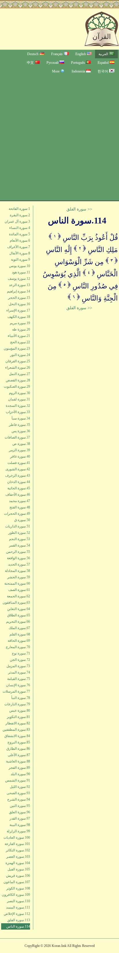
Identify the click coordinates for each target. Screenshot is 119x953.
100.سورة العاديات (16, 837)
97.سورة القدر (20, 818)
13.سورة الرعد (19, 285)
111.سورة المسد (18, 907)
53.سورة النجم (19, 539)
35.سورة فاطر (19, 425)
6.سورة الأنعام (20, 240)
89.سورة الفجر (19, 768)
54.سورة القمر (19, 545)
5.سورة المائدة (19, 234)
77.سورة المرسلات (16, 691)
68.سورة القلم (20, 634)
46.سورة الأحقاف (17, 495)
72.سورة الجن (20, 660)
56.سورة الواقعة (18, 558)
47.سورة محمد (19, 501)
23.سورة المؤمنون (17, 348)
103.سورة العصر (18, 857)
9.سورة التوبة (20, 260)
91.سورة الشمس (17, 780)
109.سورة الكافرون (16, 895)
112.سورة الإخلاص (17, 914)
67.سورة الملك (19, 628)
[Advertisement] (59, 138)
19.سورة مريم (20, 323)
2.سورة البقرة (20, 215)
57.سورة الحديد (19, 564)
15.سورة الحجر (19, 298)
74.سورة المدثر (19, 672)
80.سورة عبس (19, 710)
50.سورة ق (22, 520)
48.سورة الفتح (20, 507)
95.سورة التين (20, 806)
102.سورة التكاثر (18, 850)
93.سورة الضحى (18, 793)
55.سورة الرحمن (18, 552)
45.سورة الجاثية (19, 488)
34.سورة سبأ (21, 418)
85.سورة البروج (19, 742)
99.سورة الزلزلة (18, 831)
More (56, 71)
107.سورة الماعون (16, 882)
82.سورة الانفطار (17, 723)
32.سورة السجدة (18, 406)
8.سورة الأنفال (19, 253)
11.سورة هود (21, 272)
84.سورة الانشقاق (17, 736)
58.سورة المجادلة (17, 571)
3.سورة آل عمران (17, 221)
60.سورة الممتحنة (17, 583)
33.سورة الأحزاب (18, 412)
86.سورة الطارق (18, 749)
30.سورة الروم (19, 393)
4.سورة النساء (19, 228)
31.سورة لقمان (19, 399)
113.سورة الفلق (18, 920)
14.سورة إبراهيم (18, 291)
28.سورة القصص (18, 380)
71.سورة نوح (21, 653)
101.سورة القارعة (17, 844)
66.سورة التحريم (18, 622)
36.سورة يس (21, 431)
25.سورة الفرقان (17, 361)
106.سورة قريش (18, 876)
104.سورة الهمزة (17, 863)
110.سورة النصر (18, 901)
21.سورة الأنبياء (19, 336)
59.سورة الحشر (18, 577)
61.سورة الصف (19, 590)
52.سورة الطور (19, 533)
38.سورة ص (21, 444)
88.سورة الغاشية (18, 761)
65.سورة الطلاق (18, 615)
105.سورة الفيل (19, 869)
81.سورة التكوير (18, 717)
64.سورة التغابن (18, 609)
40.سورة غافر (20, 456)
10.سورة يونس (19, 266)
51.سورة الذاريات (17, 526)
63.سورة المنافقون (16, 602)
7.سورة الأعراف (18, 247)
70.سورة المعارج (18, 647)
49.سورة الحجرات (17, 514)
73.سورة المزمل (18, 666)
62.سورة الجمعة (18, 596)
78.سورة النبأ (20, 698)
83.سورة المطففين (16, 730)
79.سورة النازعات (17, 704)
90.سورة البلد (20, 774)
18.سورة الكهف (19, 317)
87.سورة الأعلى (19, 755)
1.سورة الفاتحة (19, 209)
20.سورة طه (21, 329)
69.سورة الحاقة (19, 641)
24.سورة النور (20, 355)
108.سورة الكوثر (18, 888)
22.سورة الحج (20, 342)
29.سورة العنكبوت (17, 387)
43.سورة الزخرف (17, 475)
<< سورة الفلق (79, 209)
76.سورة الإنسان (18, 685)
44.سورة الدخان (18, 482)
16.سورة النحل (19, 304)
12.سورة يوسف (19, 279)
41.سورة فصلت (19, 463)
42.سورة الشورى (17, 469)
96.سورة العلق (19, 812)
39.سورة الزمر (19, 450)
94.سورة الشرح (18, 799)
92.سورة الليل (20, 787)
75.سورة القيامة (18, 679)
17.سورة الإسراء (18, 310)
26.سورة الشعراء (17, 367)
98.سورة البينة (20, 825)
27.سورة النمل (19, 374)
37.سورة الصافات (17, 437)
